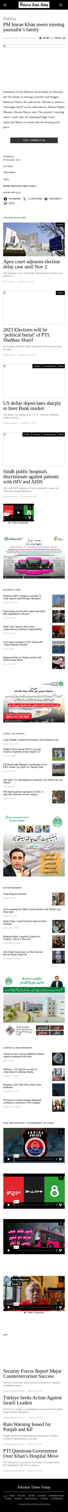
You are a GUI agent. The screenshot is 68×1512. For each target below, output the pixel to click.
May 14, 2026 (9, 664)
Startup (18, 1499)
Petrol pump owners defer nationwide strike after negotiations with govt (24, 612)
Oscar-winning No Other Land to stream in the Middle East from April (32, 910)
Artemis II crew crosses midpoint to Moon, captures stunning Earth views (24, 1055)
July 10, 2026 (9, 633)
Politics (9, 19)
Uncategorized (49, 366)
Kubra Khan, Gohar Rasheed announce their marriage (24, 922)
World (61, 366)
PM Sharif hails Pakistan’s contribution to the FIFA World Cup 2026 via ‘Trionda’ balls (25, 765)
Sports (31, 1496)
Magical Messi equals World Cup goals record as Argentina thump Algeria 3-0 (22, 750)
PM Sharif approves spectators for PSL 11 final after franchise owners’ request (23, 793)
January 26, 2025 (11, 928)
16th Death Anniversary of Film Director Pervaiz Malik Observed (23, 953)
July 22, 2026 (9, 618)
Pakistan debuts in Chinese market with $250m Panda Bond (22, 658)
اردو (5, 1496)
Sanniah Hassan (10, 423)
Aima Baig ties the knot (14, 894)
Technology (31, 1499)
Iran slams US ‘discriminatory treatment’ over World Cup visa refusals (33, 781)
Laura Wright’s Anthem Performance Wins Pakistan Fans (30, 739)
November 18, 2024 (12, 958)
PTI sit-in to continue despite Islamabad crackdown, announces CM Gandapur (22, 1101)
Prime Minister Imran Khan (20, 186)
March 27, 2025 (10, 916)
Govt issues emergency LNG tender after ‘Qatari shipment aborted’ (23, 643)
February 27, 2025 (11, 1076)
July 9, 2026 (8, 648)
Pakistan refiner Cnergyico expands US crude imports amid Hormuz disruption (22, 597)
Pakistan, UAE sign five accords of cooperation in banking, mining (20, 1070)
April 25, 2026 (9, 798)
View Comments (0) (34, 140)
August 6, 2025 (9, 898)
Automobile (57, 1499)
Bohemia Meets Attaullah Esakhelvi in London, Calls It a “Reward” (21, 937)
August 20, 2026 (10, 744)
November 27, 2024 (12, 1106)
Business (41, 1496)
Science (36, 434)
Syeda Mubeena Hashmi (14, 1391)
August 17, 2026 (10, 602)
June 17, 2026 (9, 755)
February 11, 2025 (11, 1091)
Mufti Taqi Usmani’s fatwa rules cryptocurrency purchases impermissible (22, 628)
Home (12, 1496)
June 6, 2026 (9, 786)
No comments (12, 38)
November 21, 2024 (11, 943)
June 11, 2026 (9, 771)
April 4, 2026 (8, 1060)
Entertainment (56, 1496)
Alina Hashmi (9, 172)
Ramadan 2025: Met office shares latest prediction (22, 1086)
